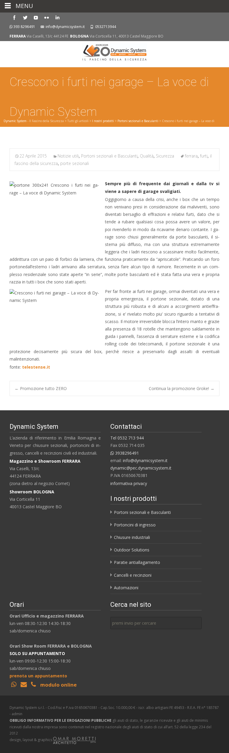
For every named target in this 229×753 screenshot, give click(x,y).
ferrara (191, 156)
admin (17, 713)
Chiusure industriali (132, 537)
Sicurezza (165, 156)
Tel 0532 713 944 (127, 438)
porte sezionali (74, 163)
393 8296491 (24, 26)
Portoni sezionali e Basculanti (137, 121)
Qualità (147, 156)
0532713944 (105, 26)
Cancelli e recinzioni (132, 575)
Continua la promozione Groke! (181, 388)
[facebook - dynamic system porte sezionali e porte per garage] (14, 17)
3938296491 (126, 453)
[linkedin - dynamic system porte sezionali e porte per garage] (57, 17)
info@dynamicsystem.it (65, 26)
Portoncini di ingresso (135, 525)
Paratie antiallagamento (137, 562)
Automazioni (126, 587)
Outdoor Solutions (131, 550)
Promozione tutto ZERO (41, 388)
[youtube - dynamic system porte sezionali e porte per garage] (36, 17)
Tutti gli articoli (78, 121)
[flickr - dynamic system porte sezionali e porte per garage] (46, 17)
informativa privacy (128, 483)
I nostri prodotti (103, 121)
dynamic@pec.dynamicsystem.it (140, 468)
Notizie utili (68, 156)
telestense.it (36, 367)
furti (204, 156)
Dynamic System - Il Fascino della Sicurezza (34, 121)
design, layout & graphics (31, 739)
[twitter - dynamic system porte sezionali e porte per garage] (25, 17)
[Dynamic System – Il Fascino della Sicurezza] (114, 53)
